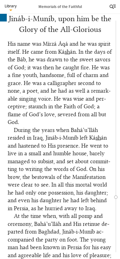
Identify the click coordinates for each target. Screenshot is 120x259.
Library (11, 6)
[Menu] (113, 7)
